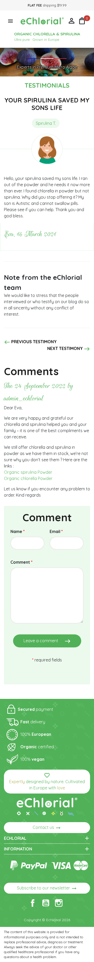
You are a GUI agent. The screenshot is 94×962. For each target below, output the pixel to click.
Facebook (32, 903)
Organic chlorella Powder (28, 478)
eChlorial (47, 838)
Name (17, 531)
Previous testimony (30, 342)
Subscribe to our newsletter (47, 888)
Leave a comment (47, 641)
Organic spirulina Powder (28, 472)
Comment (21, 562)
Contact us (47, 828)
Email (56, 531)
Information (47, 849)
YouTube (45, 903)
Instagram (59, 903)
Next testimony (68, 349)
